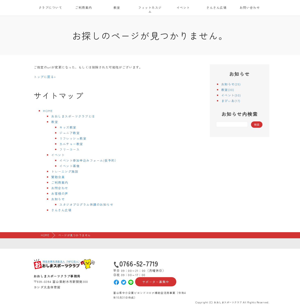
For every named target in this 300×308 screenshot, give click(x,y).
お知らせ (58, 199)
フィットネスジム (150, 9)
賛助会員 (58, 177)
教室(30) (227, 89)
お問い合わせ (250, 7)
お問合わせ (59, 188)
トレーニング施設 (64, 171)
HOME (48, 111)
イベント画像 (69, 166)
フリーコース (69, 149)
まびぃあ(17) (230, 101)
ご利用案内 (83, 7)
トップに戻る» (45, 77)
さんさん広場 (216, 7)
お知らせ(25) (231, 84)
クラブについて (50, 7)
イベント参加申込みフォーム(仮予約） (88, 160)
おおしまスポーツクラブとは (73, 116)
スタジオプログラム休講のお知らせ (86, 204)
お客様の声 (59, 193)
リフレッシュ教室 (72, 138)
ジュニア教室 (69, 133)
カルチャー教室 (71, 144)
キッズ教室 (67, 127)
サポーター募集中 (155, 282)
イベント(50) (231, 95)
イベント (183, 7)
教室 (116, 7)
